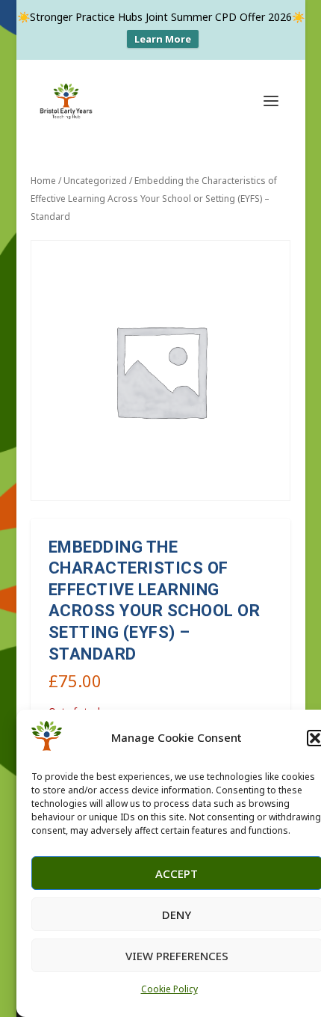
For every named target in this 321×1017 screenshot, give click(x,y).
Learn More (162, 39)
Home (43, 180)
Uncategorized (95, 180)
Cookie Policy (169, 989)
